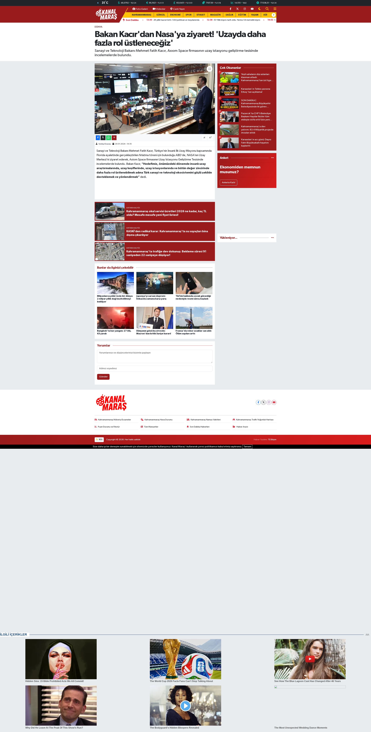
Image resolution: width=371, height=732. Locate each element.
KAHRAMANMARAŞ (141, 15)
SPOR (188, 15)
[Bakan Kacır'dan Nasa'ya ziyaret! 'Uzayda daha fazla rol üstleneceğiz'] (155, 99)
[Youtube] (274, 402)
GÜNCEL (160, 15)
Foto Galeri (142, 9)
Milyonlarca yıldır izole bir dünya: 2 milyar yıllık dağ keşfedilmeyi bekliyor (115, 299)
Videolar (160, 9)
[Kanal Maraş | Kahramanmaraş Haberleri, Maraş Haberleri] (106, 14)
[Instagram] (268, 402)
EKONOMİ (175, 15)
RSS (100, 439)
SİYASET (201, 15)
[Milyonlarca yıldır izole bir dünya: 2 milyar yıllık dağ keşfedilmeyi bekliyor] (115, 283)
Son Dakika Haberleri (199, 427)
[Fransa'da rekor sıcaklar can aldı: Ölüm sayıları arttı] (194, 318)
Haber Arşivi (242, 427)
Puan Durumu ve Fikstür (109, 427)
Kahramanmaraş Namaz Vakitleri (206, 420)
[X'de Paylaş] (103, 137)
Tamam (247, 446)
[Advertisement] (246, 210)
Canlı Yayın (179, 9)
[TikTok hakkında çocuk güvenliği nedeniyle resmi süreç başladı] (194, 283)
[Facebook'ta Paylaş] (98, 137)
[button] (274, 15)
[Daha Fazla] (114, 137)
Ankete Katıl (228, 182)
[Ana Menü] (273, 9)
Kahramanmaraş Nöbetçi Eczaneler (114, 420)
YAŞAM (254, 15)
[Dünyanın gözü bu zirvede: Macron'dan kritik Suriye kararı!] (154, 318)
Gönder (103, 376)
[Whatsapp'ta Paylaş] (108, 137)
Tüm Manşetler (151, 427)
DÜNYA (98, 27)
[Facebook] (258, 402)
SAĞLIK (229, 15)
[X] (263, 402)
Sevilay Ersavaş (105, 144)
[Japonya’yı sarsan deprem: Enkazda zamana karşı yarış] (154, 283)
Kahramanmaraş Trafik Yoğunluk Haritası (254, 420)
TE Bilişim (272, 439)
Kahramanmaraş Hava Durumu (158, 420)
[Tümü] (272, 158)
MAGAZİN (215, 15)
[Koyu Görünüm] (259, 9)
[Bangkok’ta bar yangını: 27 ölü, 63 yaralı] (115, 318)
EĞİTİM (242, 15)
